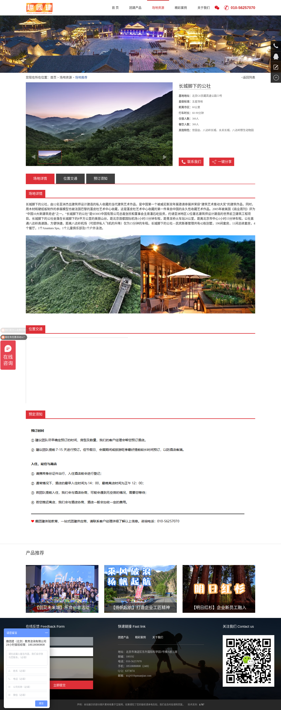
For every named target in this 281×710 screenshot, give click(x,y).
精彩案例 (181, 7)
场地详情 (40, 179)
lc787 (201, 704)
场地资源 (158, 7)
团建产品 (135, 7)
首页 (53, 77)
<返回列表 (248, 77)
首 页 (115, 7)
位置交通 (70, 179)
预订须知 (100, 179)
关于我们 (203, 7)
